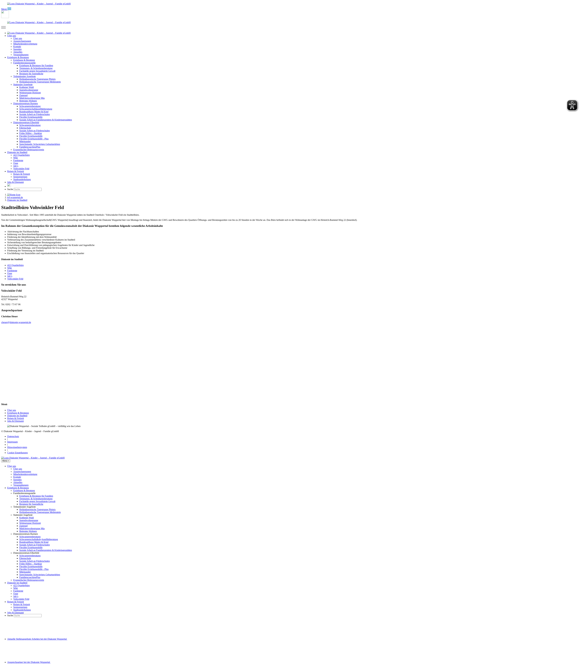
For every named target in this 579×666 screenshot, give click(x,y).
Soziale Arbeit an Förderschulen (34, 544)
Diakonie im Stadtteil (17, 200)
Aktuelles (17, 482)
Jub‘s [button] (15, 166)
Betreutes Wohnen (28, 531)
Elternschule (25, 558)
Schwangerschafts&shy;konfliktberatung (38, 539)
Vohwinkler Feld (21, 168)
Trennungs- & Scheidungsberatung (35, 498)
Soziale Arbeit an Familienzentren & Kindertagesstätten (45, 550)
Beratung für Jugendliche (31, 504)
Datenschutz (13, 436)
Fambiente (12, 270)
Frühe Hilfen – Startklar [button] (30, 133)
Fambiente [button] (18, 160)
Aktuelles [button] (17, 52)
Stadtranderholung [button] (22, 179)
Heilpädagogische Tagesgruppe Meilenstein (40, 512)
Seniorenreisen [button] (20, 176)
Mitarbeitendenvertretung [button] (25, 44)
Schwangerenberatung (30, 536)
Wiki (9, 268)
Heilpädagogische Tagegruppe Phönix (37, 509)
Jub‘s (9, 276)
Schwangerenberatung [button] (30, 106)
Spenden (17, 479)
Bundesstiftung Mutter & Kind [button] (33, 111)
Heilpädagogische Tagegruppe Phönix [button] (37, 79)
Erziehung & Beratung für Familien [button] (36, 65)
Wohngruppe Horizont (30, 523)
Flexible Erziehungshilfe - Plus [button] (34, 138)
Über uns (11, 410)
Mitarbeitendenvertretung (25, 474)
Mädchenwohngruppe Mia (32, 528)
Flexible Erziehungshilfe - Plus (34, 569)
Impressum (12, 442)
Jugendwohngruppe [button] (28, 90)
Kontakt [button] (17, 46)
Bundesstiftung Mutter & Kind (33, 542)
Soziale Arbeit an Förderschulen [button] (34, 114)
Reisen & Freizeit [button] (15, 171)
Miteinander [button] (25, 141)
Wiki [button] (15, 157)
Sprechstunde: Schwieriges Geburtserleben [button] (39, 144)
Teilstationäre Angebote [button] (24, 76)
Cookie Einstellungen (17, 452)
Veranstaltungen (20, 485)
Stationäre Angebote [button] (23, 84)
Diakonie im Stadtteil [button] (17, 152)
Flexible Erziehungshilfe (31, 547)
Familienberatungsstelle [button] (24, 62)
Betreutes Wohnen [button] (28, 100)
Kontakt (17, 477)
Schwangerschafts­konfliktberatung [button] (35, 109)
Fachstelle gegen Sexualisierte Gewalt (37, 501)
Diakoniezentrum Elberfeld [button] (26, 122)
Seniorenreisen (20, 607)
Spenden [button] (17, 49)
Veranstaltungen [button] (20, 54)
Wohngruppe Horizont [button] (30, 92)
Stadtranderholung (22, 610)
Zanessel (23, 525)
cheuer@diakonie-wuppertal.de (16, 322)
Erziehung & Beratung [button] (18, 57)
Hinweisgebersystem (17, 447)
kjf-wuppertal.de (15, 197)
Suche (10, 189)
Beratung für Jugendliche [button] (31, 73)
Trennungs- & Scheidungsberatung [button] (35, 68)
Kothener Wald (26, 517)
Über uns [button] (11, 35)
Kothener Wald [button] (26, 87)
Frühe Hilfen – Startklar (30, 563)
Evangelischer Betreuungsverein (28, 580)
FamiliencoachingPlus (29, 577)
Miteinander (25, 572)
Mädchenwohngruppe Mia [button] (32, 98)
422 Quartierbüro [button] (21, 155)
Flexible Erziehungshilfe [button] (31, 117)
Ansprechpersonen (22, 471)
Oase (9, 273)
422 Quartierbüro (15, 265)
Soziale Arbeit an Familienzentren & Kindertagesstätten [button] (45, 119)
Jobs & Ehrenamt (15, 182)
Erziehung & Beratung (18, 413)
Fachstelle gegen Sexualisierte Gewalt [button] (37, 71)
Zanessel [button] (23, 95)
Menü (5, 461)
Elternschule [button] (25, 128)
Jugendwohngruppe (28, 520)
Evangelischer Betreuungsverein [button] (28, 149)
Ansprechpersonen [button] (22, 41)
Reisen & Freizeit (15, 418)
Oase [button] (15, 163)
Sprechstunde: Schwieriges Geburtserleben (39, 574)
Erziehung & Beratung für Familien (36, 496)
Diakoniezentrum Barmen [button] (25, 103)
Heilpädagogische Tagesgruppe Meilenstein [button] (40, 81)
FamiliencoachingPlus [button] (29, 147)
